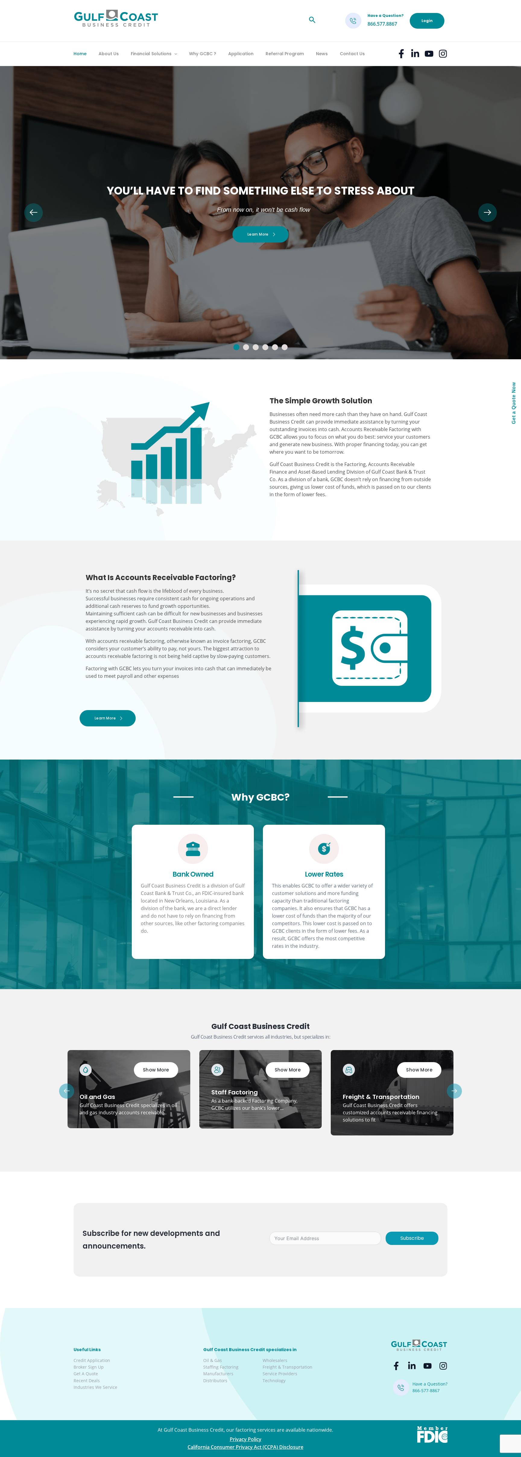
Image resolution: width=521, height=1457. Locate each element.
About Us (109, 54)
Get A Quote (86, 1373)
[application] (174, 54)
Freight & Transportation (287, 1367)
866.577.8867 (382, 24)
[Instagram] (442, 53)
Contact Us (352, 54)
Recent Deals (87, 1380)
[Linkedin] (415, 53)
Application (241, 54)
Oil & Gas (212, 1360)
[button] (236, 347)
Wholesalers (275, 1360)
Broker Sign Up (89, 1367)
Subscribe (412, 1238)
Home (80, 54)
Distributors (215, 1380)
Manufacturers (218, 1373)
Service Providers (280, 1373)
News (322, 54)
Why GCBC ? (202, 54)
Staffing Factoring (220, 1367)
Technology (274, 1380)
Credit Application (92, 1360)
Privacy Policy (245, 1439)
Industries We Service (95, 1387)
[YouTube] (429, 53)
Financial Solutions (151, 54)
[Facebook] (401, 53)
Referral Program (285, 54)
